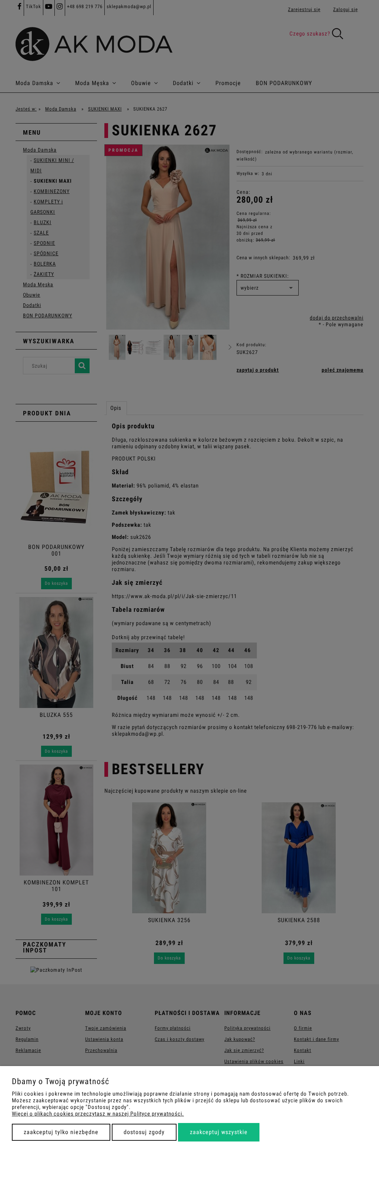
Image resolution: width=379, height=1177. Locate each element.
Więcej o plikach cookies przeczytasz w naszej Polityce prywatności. (98, 1113)
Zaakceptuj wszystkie (219, 1132)
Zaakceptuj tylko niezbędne (61, 1132)
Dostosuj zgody (144, 1132)
